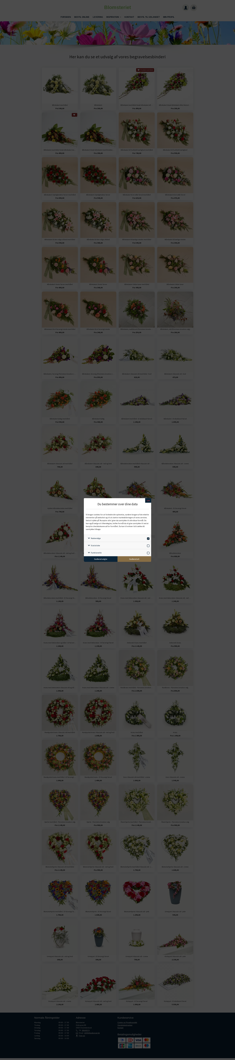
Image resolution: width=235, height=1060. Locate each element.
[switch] (148, 538)
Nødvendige (96, 538)
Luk (148, 500)
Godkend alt (134, 559)
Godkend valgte (100, 559)
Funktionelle (96, 552)
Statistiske (95, 545)
